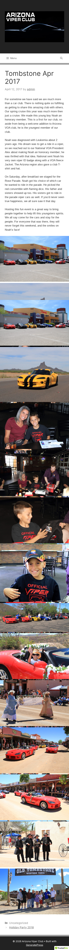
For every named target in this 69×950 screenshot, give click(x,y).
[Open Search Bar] (61, 58)
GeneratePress (34, 944)
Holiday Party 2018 (21, 927)
